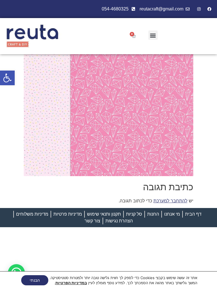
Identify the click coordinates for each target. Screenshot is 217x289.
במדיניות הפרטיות (71, 282)
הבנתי (35, 280)
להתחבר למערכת (170, 200)
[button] (7, 78)
